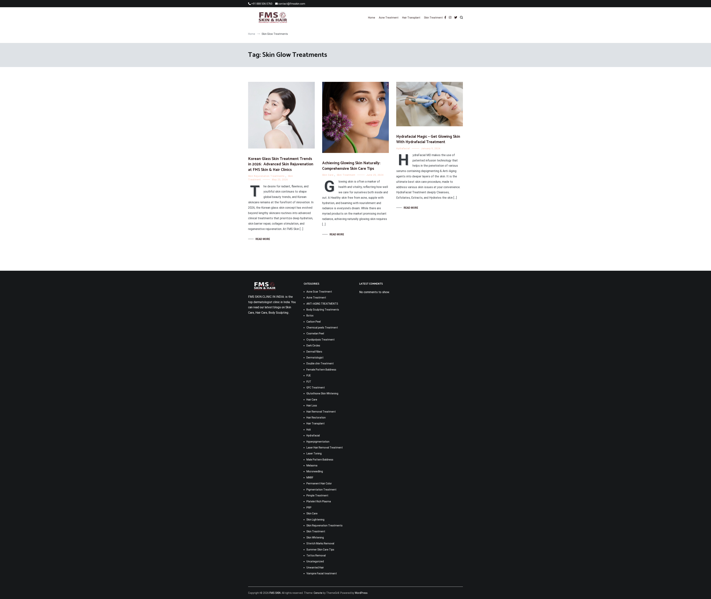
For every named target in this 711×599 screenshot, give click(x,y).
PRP (308, 507)
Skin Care (327, 175)
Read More (263, 239)
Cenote (318, 592)
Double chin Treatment (320, 363)
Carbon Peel (313, 321)
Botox (309, 315)
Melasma (311, 465)
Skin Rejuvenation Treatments (266, 176)
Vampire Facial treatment (321, 573)
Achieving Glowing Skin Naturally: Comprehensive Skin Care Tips (351, 166)
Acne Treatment (388, 17)
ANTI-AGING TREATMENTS (322, 303)
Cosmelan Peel (315, 333)
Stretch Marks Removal (320, 543)
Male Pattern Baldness (319, 459)
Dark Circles (313, 345)
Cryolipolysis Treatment (320, 339)
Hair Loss (311, 405)
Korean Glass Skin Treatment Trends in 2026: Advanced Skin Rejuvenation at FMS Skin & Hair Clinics (280, 164)
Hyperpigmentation (317, 441)
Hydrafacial (403, 148)
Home (371, 17)
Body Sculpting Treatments (322, 309)
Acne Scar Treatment (319, 291)
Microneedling (314, 471)
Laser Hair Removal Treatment (324, 447)
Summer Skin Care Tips (320, 549)
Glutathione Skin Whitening (322, 393)
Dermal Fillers (314, 351)
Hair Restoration (316, 417)
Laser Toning (314, 453)
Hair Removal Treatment (321, 411)
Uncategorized (315, 561)
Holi (308, 429)
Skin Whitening (315, 537)
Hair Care (311, 399)
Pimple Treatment (317, 495)
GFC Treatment (315, 387)
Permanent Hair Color (319, 483)
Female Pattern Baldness (321, 369)
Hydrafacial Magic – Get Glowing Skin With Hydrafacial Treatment (428, 139)
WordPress (361, 592)
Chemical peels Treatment (322, 327)
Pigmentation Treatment (321, 489)
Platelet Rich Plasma (318, 501)
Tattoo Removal (316, 555)
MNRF (309, 477)
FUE (308, 375)
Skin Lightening (315, 519)
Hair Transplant (411, 17)
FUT (308, 381)
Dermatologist (314, 357)
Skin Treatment (433, 17)
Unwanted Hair (315, 567)
